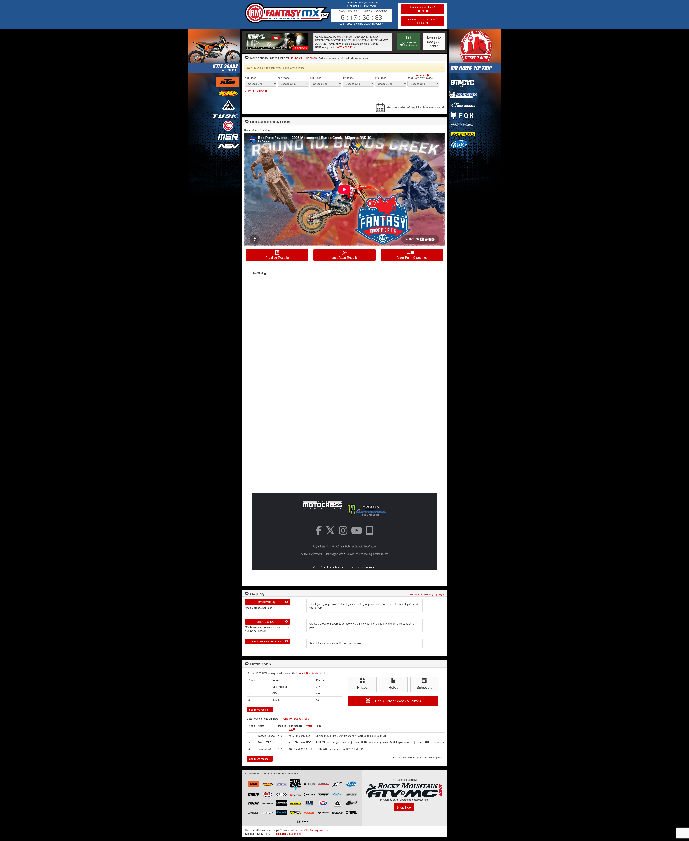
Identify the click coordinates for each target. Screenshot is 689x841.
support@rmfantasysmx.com (312, 830)
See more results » (260, 709)
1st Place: (251, 78)
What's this (421, 75)
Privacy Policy (262, 833)
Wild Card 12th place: (420, 78)
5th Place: (381, 78)
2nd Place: (284, 78)
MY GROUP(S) (273, 602)
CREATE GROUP (272, 621)
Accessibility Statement (288, 833)
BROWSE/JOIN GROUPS (270, 641)
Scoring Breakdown (255, 90)
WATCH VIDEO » (345, 47)
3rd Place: (316, 78)
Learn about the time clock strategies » (361, 23)
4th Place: (349, 78)
